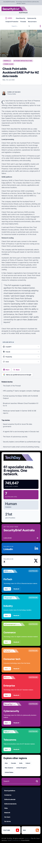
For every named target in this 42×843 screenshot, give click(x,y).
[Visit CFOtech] (14, 571)
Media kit (16, 589)
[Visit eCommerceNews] (14, 624)
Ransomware (32, 21)
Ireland (28, 763)
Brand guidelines (9, 790)
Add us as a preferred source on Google (18, 375)
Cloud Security (20, 18)
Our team (7, 817)
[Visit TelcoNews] (14, 731)
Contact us (7, 795)
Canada (13, 763)
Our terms (7, 821)
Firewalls (23, 21)
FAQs (6, 808)
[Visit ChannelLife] (14, 597)
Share (7, 370)
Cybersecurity (31, 18)
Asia (6, 763)
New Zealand (9, 768)
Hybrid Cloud (8, 64)
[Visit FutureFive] (14, 651)
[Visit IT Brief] (14, 677)
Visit (6, 589)
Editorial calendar (10, 799)
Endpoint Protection (12, 21)
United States (9, 772)
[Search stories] (36, 781)
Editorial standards (10, 804)
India (20, 763)
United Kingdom (21, 768)
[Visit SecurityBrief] (14, 704)
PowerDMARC (25, 840)
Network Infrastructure (23, 60)
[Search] (29, 26)
